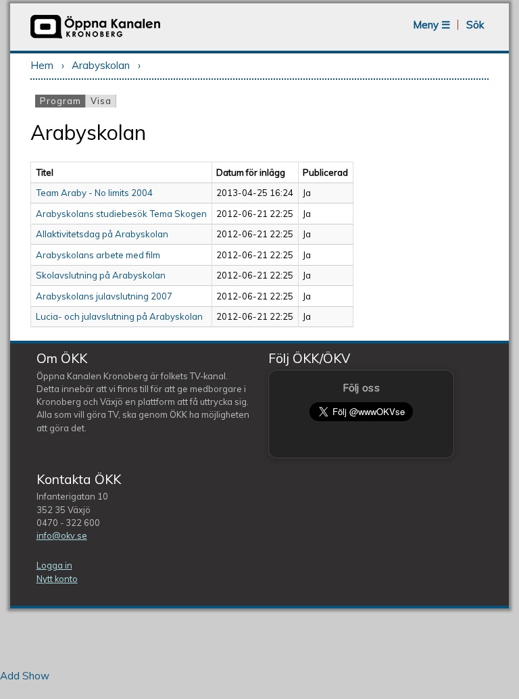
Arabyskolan (101, 65)
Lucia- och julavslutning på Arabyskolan (119, 316)
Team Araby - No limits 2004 (94, 192)
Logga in (54, 565)
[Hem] (95, 36)
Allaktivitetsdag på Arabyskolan (102, 233)
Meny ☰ (431, 24)
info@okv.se (61, 535)
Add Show (24, 675)
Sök (475, 24)
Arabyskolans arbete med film (98, 254)
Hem (41, 65)
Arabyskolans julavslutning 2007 (104, 296)
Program (62, 100)
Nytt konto (57, 578)
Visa (101, 100)
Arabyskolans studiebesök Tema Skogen (121, 213)
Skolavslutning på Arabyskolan (101, 275)
